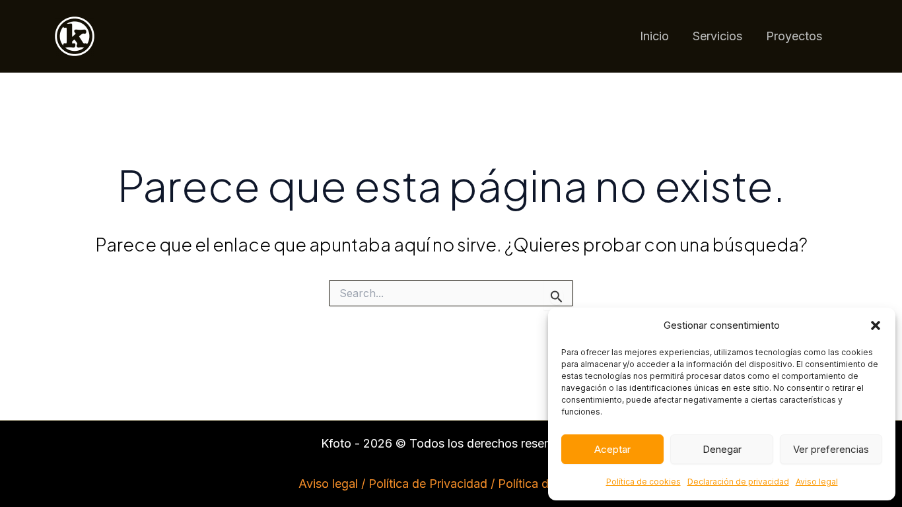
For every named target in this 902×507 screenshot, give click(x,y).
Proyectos (794, 36)
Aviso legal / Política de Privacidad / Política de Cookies (451, 483)
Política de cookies (643, 482)
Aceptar (612, 449)
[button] (875, 325)
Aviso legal (817, 482)
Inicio (654, 36)
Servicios (717, 36)
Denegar (722, 449)
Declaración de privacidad (738, 482)
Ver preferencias (831, 449)
